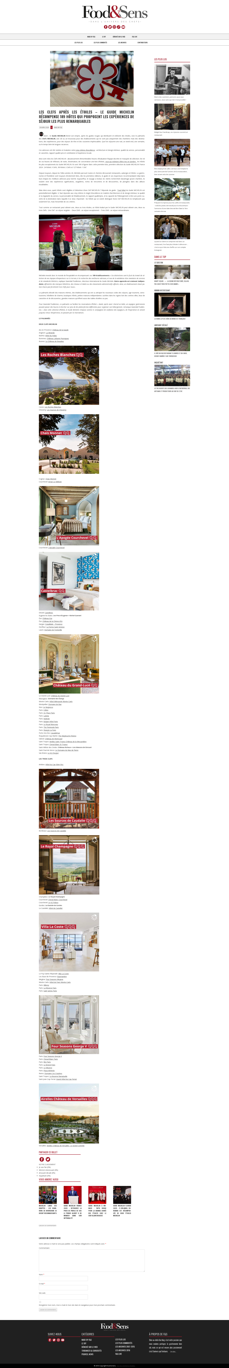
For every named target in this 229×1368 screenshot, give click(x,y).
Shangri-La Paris (50, 730)
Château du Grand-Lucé (60, 696)
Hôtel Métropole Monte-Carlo (61, 701)
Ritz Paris (47, 1062)
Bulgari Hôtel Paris (51, 721)
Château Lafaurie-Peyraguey (58, 338)
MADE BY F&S (91, 36)
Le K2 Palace (53, 902)
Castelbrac (49, 613)
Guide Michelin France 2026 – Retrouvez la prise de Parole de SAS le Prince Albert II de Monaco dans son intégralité (73, 1211)
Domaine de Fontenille (53, 630)
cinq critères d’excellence (85, 150)
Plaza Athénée (49, 1070)
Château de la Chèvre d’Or (52, 621)
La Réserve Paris (50, 988)
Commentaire (44, 1248)
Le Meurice (48, 1068)
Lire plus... (173, 1351)
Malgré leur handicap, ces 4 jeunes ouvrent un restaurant (171, 133)
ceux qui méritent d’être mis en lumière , (121, 161)
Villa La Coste (63, 974)
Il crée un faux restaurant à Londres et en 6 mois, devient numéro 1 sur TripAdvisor (170, 354)
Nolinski (47, 719)
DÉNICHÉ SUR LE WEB (119, 36)
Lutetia (46, 716)
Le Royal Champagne (56, 897)
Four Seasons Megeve (54, 979)
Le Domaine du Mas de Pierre (66, 750)
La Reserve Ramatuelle (58, 1076)
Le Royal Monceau (51, 724)
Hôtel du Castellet (55, 908)
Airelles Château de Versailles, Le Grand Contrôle (65, 1146)
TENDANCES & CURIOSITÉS (91, 1350)
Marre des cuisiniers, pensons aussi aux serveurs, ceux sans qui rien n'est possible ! (170, 98)
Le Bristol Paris (49, 1065)
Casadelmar (55, 733)
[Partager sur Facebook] (42, 1161)
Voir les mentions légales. (126, 1366)
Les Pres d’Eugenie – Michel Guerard (67, 615)
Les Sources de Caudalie (56, 831)
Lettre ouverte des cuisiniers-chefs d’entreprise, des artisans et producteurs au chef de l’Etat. (172, 389)
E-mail (42, 1284)
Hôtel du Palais (51, 335)
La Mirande (50, 333)
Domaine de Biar (55, 704)
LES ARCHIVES (122, 42)
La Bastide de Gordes (53, 905)
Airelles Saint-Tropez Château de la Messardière (67, 741)
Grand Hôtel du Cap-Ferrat (66, 1079)
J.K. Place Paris (49, 713)
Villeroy (46, 985)
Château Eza (47, 618)
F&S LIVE (134, 36)
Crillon (46, 710)
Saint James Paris (50, 991)
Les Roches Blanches (53, 407)
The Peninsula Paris (51, 727)
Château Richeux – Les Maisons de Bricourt (75, 747)
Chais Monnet (51, 479)
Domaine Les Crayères (53, 1073)
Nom (41, 1274)
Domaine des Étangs (56, 698)
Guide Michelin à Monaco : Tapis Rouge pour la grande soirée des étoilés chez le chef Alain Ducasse (97, 1210)
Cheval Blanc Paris (51, 1059)
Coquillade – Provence (53, 624)
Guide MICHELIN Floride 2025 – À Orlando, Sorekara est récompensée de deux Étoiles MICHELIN (122, 1210)
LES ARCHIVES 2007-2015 (125, 1346)
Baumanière (62, 976)
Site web (42, 1293)
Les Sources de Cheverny (56, 410)
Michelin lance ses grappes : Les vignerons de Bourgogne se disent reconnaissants (48, 1209)
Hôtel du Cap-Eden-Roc (54, 764)
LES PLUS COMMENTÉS (100, 42)
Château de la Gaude (60, 330)
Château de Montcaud (53, 739)
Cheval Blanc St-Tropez (58, 744)
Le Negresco (48, 707)
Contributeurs (143, 42)
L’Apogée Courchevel (56, 547)
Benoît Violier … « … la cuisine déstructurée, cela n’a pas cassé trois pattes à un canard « (171, 282)
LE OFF (104, 36)
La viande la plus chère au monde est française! (170, 319)
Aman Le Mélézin (55, 482)
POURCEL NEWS (87, 1354)
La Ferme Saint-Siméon (55, 627)
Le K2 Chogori (53, 753)
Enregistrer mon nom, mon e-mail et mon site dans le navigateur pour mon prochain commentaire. (77, 1305)
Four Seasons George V (53, 1056)
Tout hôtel (121, 190)
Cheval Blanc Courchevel (57, 900)
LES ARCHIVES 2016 (122, 1350)
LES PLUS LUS (79, 42)
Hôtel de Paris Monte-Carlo (60, 982)
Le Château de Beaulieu (54, 341)
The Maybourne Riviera (67, 736)
